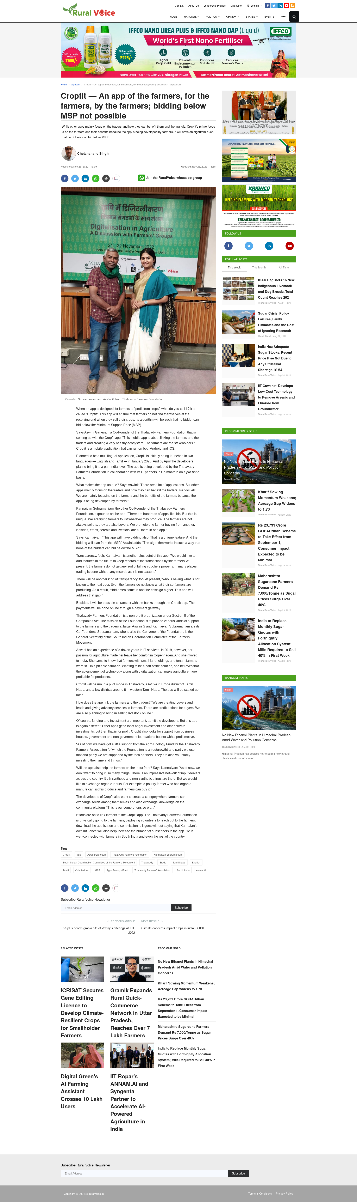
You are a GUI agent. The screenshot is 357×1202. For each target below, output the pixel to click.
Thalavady (147, 862)
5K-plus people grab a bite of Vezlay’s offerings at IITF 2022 (99, 930)
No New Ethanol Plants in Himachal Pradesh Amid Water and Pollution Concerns (185, 967)
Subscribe (181, 907)
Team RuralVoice (267, 302)
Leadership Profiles (215, 5)
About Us (193, 5)
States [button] (251, 16)
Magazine (236, 5)
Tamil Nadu (179, 862)
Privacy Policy (284, 1193)
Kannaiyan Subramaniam (168, 854)
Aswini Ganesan (96, 854)
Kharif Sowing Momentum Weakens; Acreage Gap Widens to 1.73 (277, 500)
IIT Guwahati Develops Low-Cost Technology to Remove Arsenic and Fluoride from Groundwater (276, 397)
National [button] (190, 16)
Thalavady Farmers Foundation (129, 854)
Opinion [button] (231, 16)
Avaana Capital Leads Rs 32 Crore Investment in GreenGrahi (257, 737)
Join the (174, 177)
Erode (162, 862)
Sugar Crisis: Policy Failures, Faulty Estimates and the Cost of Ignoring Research (276, 322)
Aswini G (201, 870)
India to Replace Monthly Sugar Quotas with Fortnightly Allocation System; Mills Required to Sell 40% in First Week (277, 638)
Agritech (75, 84)
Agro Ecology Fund (117, 870)
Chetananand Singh (93, 153)
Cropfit (66, 854)
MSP (97, 870)
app (79, 854)
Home (173, 16)
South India (183, 870)
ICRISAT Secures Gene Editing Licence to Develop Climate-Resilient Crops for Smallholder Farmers (82, 1013)
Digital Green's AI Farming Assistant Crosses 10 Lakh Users (82, 1091)
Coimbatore (81, 870)
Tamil (66, 870)
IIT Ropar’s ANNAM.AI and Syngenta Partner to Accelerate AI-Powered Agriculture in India (129, 1103)
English (254, 5)
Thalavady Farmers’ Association (152, 870)
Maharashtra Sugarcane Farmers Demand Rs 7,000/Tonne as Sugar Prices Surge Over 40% (184, 1032)
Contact (179, 5)
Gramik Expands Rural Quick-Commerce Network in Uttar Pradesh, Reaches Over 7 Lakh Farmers (131, 1013)
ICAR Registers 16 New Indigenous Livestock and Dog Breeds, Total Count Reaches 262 (276, 289)
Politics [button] (212, 16)
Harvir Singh (264, 336)
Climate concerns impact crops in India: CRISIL (173, 928)
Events (269, 16)
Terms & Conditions (260, 1193)
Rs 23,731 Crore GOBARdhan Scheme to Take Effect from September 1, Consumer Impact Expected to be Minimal (277, 542)
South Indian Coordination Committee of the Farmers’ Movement (99, 862)
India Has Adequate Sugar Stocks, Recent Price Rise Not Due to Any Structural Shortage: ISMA (275, 358)
